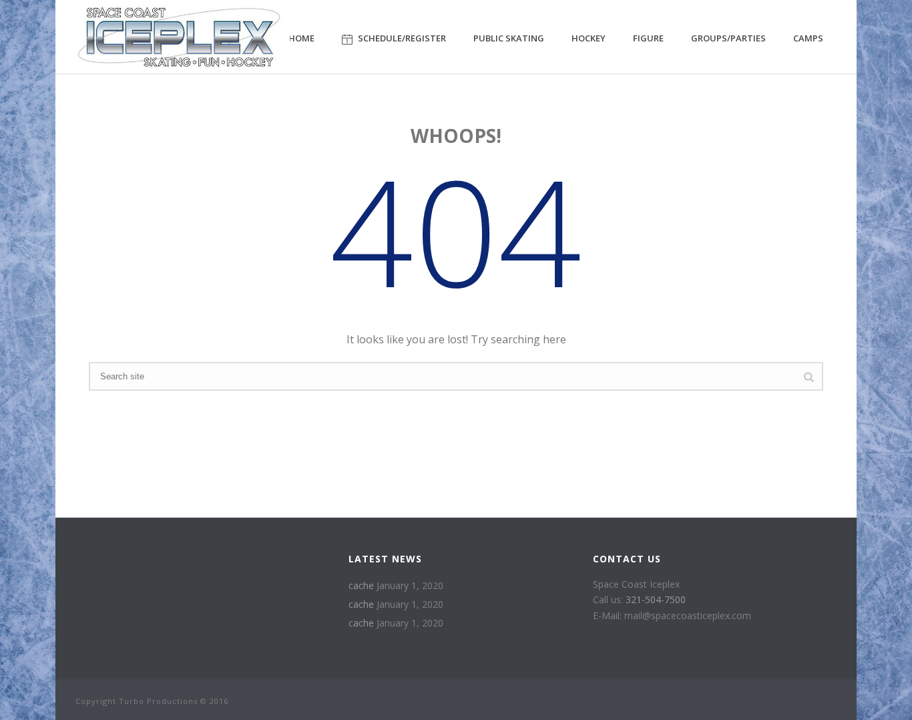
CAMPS (808, 38)
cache (361, 586)
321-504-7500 (656, 599)
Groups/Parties (728, 38)
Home (301, 38)
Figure (648, 38)
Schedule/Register (402, 38)
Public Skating (508, 38)
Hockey (589, 38)
